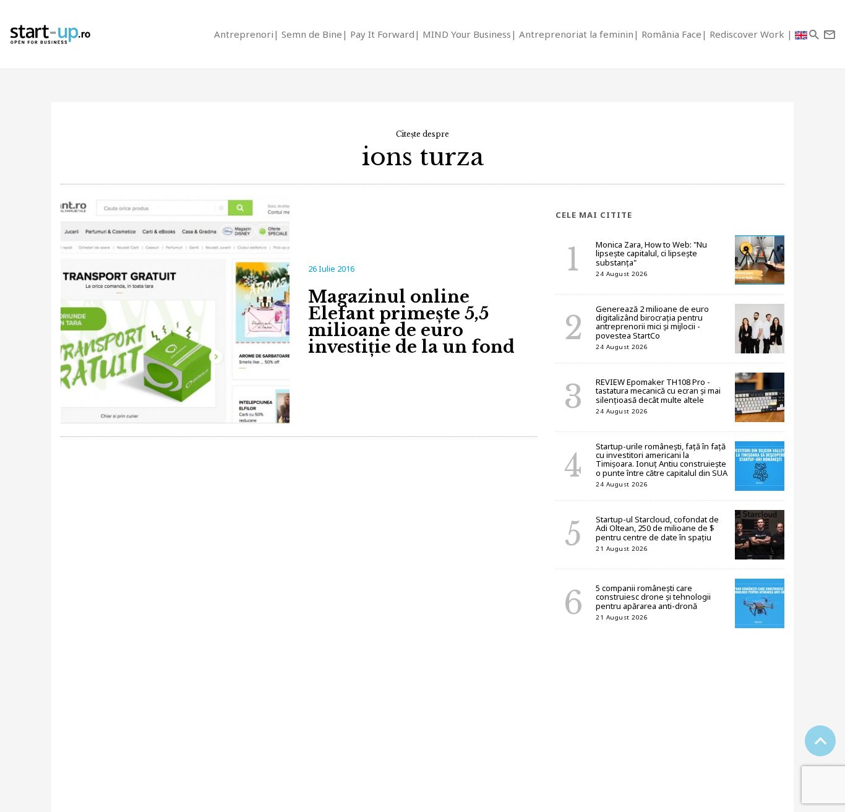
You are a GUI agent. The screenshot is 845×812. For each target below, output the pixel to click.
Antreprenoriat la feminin (576, 34)
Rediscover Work (748, 34)
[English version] (801, 34)
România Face (671, 34)
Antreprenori (243, 34)
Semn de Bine (311, 34)
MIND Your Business (466, 34)
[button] (813, 34)
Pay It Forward (382, 34)
